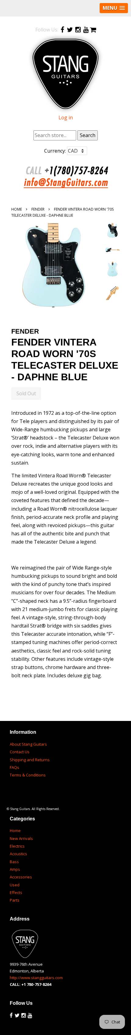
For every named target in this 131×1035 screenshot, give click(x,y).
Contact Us (20, 752)
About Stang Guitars (28, 744)
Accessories (21, 877)
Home (16, 209)
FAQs (14, 767)
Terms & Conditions (28, 775)
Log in (65, 117)
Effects (16, 892)
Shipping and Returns (30, 759)
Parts (14, 900)
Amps (15, 869)
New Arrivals (21, 838)
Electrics (17, 846)
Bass (14, 861)
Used (14, 885)
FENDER (37, 209)
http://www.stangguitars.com (36, 977)
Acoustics (18, 853)
